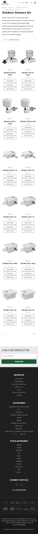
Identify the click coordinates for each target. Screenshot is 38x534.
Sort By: (5, 40)
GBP (26, 2)
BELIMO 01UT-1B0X (10, 263)
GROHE (19, 458)
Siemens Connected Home (19, 415)
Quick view (10, 81)
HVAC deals (19, 379)
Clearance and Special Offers (19, 407)
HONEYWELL (19, 429)
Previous (3, 532)
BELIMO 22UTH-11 (28, 170)
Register (23, 392)
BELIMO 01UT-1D (28, 310)
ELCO (19, 453)
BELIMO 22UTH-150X (28, 74)
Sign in (14, 392)
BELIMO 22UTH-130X (10, 122)
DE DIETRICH (19, 467)
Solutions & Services (19, 384)
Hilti (19, 409)
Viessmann (19, 450)
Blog (19, 390)
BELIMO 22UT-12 (28, 217)
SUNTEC (19, 464)
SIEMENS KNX (19, 426)
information (19, 381)
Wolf (19, 469)
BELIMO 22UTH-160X (10, 74)
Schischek (19, 412)
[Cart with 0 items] (32, 2)
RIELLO (19, 456)
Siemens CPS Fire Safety (19, 423)
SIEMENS (19, 420)
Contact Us (19, 387)
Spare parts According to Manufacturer (19, 431)
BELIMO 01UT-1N (10, 310)
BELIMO (19, 418)
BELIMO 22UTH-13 (10, 170)
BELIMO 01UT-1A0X (28, 263)
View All (19, 472)
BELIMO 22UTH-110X (28, 121)
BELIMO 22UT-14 (10, 217)
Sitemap (19, 395)
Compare (9, 85)
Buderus (19, 461)
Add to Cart (10, 89)
